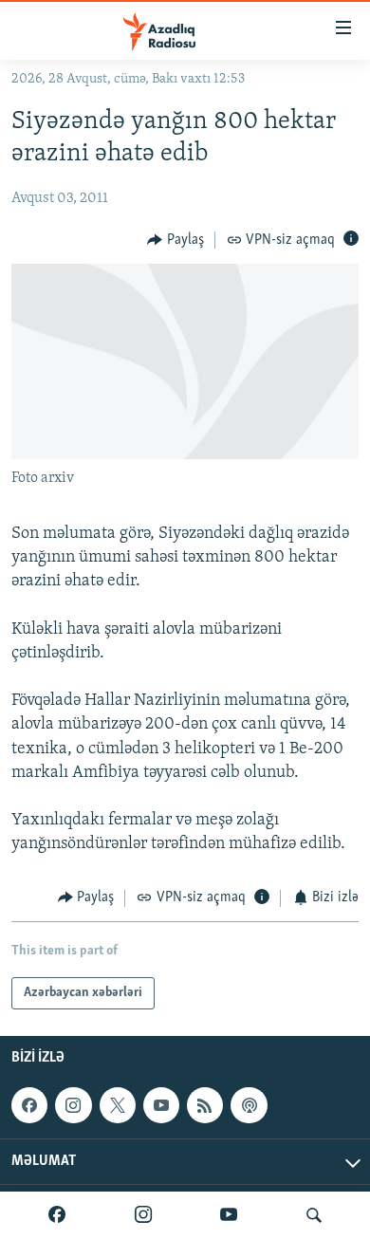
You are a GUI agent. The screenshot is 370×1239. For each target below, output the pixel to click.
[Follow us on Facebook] (29, 1105)
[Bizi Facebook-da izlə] (57, 1215)
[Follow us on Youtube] (161, 1105)
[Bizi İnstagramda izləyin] (143, 1215)
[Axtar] (314, 1215)
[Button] (175, 240)
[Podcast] (249, 1105)
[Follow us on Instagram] (73, 1105)
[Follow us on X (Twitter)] (118, 1105)
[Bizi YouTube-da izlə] (228, 1215)
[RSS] (205, 1105)
